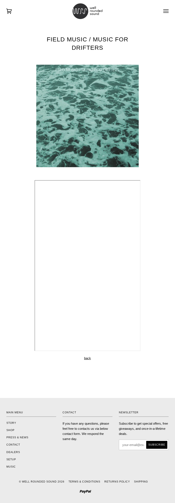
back (87, 358)
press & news (17, 437)
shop (10, 430)
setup (11, 459)
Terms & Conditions (84, 481)
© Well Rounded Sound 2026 (41, 481)
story (11, 422)
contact (13, 444)
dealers (13, 452)
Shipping (141, 481)
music (11, 466)
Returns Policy (117, 481)
